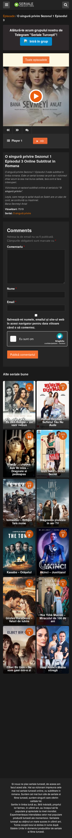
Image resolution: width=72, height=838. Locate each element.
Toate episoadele (36, 60)
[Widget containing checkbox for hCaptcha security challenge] (37, 338)
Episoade (9, 16)
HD (42, 140)
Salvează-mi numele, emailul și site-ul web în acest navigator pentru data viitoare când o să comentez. (35, 323)
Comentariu (16, 247)
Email (11, 302)
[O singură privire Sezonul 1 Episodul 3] (36, 96)
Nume (12, 289)
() (27, 130)
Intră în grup (39, 41)
